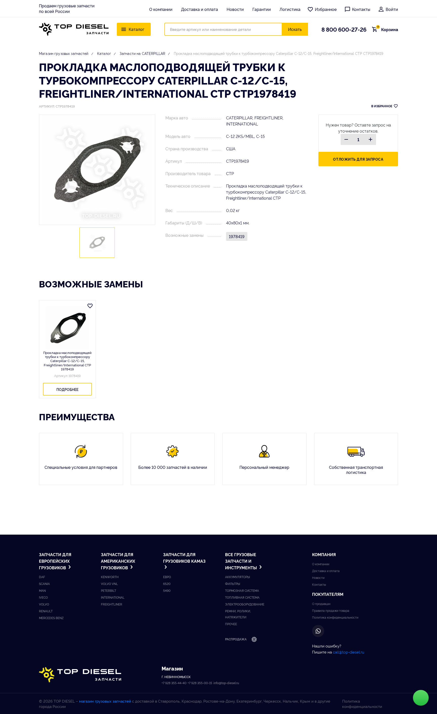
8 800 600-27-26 (343, 29)
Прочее (231, 624)
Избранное (326, 9)
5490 (166, 590)
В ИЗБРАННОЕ (381, 106)
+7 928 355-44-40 (174, 683)
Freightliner (111, 604)
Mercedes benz (51, 618)
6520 (166, 583)
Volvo (44, 604)
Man (42, 590)
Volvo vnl (109, 583)
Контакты (361, 9)
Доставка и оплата (199, 9)
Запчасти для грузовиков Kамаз (184, 558)
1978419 (237, 236)
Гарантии (261, 9)
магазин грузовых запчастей (105, 701)
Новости (235, 9)
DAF (42, 577)
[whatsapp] (318, 631)
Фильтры (232, 583)
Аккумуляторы (237, 577)
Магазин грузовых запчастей (64, 53)
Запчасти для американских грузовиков (118, 561)
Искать (295, 29)
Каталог (104, 53)
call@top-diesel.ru (348, 652)
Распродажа (236, 639)
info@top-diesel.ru (226, 683)
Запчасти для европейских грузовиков (55, 561)
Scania (44, 583)
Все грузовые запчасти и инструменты (241, 561)
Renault (46, 611)
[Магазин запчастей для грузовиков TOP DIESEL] (73, 29)
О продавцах (321, 603)
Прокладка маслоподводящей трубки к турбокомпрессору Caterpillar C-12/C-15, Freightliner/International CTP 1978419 (67, 360)
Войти (392, 9)
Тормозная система (242, 590)
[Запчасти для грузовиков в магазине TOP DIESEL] (80, 675)
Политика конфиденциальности (335, 617)
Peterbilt (108, 590)
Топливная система (242, 597)
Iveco (43, 597)
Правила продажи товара (330, 610)
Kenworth (110, 577)
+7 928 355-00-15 (200, 683)
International (112, 597)
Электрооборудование (244, 604)
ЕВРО (167, 577)
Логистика (289, 9)
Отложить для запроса (358, 159)
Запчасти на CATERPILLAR (142, 53)
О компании (160, 9)
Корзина (387, 29)
